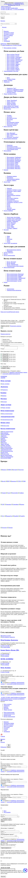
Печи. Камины (6, 667)
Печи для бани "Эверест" (13, 64)
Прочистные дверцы (12, 123)
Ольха (8, 240)
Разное (5, 282)
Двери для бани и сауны (10, 94)
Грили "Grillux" (11, 224)
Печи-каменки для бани (10, 47)
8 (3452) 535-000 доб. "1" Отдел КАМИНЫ (12, 9)
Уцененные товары (9, 32)
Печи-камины (7, 150)
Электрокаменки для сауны (11, 71)
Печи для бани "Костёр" (13, 54)
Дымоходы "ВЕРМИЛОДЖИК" (15, 89)
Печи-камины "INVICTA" (14, 158)
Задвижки (9, 116)
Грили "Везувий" (11, 222)
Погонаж (6, 229)
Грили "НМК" (10, 227)
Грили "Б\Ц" (10, 225)
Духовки (9, 115)
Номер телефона (5, 345)
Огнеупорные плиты (12, 149)
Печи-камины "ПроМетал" (14, 160)
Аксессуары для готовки (13, 217)
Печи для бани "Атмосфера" (14, 57)
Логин (3, 815)
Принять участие (5, 326)
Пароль (3, 816)
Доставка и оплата (9, 34)
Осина (8, 241)
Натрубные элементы (12, 198)
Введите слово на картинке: (8, 844)
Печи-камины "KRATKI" (13, 167)
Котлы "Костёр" (11, 263)
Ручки (8, 205)
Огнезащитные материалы (14, 148)
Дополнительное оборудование (15, 266)
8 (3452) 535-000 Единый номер (9, 8)
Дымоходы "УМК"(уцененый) (15, 91)
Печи (8, 77)
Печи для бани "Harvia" (13, 68)
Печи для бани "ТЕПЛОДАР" (15, 60)
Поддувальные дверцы (13, 122)
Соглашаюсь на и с (12, 683)
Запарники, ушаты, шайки (14, 191)
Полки (8, 206)
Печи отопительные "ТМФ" (14, 279)
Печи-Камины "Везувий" (13, 161)
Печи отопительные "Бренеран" (15, 274)
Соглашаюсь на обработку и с (12, 840)
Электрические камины (13, 179)
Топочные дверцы (11, 125)
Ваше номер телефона (6, 766)
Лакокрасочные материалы (14, 290)
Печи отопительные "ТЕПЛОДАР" (16, 278)
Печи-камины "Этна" (12, 164)
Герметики (10, 145)
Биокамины (10, 177)
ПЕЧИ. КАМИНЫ (7, 659)
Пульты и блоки (11, 79)
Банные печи (6, 339)
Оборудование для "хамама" (11, 106)
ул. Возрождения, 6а (18, 2)
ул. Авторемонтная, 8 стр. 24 (16, 4)
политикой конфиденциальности (11, 373)
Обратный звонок (14, 311)
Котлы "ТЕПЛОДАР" (12, 264)
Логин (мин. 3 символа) (7, 828)
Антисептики (10, 289)
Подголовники (11, 199)
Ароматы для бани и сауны (14, 189)
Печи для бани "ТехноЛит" (14, 61)
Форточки (9, 239)
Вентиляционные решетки (14, 249)
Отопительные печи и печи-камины (12, 342)
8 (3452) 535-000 (16, 45)
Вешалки (9, 192)
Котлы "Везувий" (11, 261)
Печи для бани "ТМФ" (13, 62)
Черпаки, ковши (11, 209)
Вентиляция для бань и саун (11, 107)
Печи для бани (8, 704)
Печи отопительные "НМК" (14, 276)
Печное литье (7, 108)
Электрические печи (9, 713)
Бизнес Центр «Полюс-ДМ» (10, 650)
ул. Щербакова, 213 (18, 4)
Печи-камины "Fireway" (13, 165)
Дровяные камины (12, 176)
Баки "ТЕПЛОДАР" (12, 134)
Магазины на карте (6, 635)
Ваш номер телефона (6, 782)
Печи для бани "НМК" (13, 65)
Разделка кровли (11, 92)
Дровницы (10, 251)
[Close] (1, 753)
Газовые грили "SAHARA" (14, 218)
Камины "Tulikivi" (11, 180)
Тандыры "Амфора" (12, 228)
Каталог (3, 12)
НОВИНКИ (4, 376)
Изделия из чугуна (12, 118)
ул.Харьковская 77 (8, 4)
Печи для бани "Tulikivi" (13, 69)
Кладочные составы (12, 146)
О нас (5, 39)
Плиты (8, 121)
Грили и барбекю (8, 210)
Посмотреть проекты (15, 326)
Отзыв (2, 348)
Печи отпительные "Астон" (14, 281)
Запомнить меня (6, 818)
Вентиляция (10, 194)
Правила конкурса (5, 334)
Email (2, 831)
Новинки (6, 31)
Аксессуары (7, 181)
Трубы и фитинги (8, 252)
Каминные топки (7, 341)
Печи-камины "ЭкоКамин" (14, 157)
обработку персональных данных (18, 372)
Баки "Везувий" (11, 133)
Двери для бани (8, 709)
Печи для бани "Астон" (13, 55)
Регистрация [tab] (7, 812)
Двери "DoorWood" (12, 100)
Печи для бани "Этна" (13, 67)
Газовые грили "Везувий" (14, 220)
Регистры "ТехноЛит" (13, 137)
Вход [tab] (5, 811)
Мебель (9, 196)
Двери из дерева (11, 103)
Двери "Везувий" (11, 104)
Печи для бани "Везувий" (14, 58)
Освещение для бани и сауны (14, 202)
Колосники (10, 119)
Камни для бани (8, 80)
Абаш (8, 236)
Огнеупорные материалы (10, 138)
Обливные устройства (13, 201)
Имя (2, 837)
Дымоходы (6, 81)
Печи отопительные (9, 267)
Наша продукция (5, 311)
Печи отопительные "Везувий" (15, 275)
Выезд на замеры (8, 35)
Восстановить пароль (6, 819)
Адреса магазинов (14, 4)
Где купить (7, 36)
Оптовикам (7, 41)
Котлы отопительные (9, 255)
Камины (6, 169)
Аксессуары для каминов (10, 243)
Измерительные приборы (13, 195)
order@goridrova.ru (6, 6)
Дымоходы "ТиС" (11, 88)
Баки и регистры (8, 126)
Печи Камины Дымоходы (9, 640)
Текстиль (9, 208)
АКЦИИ (3, 377)
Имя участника (5, 344)
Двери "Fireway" (11, 101)
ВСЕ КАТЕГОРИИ (6, 458)
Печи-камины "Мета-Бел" (14, 168)
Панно (8, 203)
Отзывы (6, 38)
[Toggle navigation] (1, 25)
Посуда (6, 254)
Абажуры (9, 188)
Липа (8, 237)
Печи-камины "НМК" (13, 162)
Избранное (4, 43)
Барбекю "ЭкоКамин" (12, 221)
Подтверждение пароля (7, 834)
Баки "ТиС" (10, 135)
